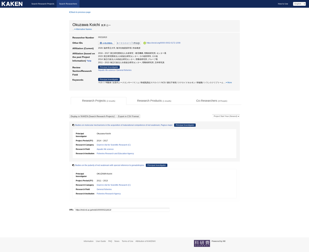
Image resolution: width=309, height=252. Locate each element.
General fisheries (124, 70)
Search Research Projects (42, 4)
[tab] (98, 101)
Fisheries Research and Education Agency (115, 153)
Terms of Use (127, 241)
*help (89, 61)
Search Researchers (68, 4)
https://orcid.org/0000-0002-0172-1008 (163, 43)
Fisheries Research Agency (109, 194)
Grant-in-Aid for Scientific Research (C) (114, 145)
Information (89, 241)
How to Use (283, 4)
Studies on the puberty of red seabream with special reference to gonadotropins (109, 165)
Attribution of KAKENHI (145, 241)
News (116, 241)
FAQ (110, 241)
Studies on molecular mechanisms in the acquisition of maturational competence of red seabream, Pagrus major (124, 125)
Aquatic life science (106, 70)
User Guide (101, 241)
